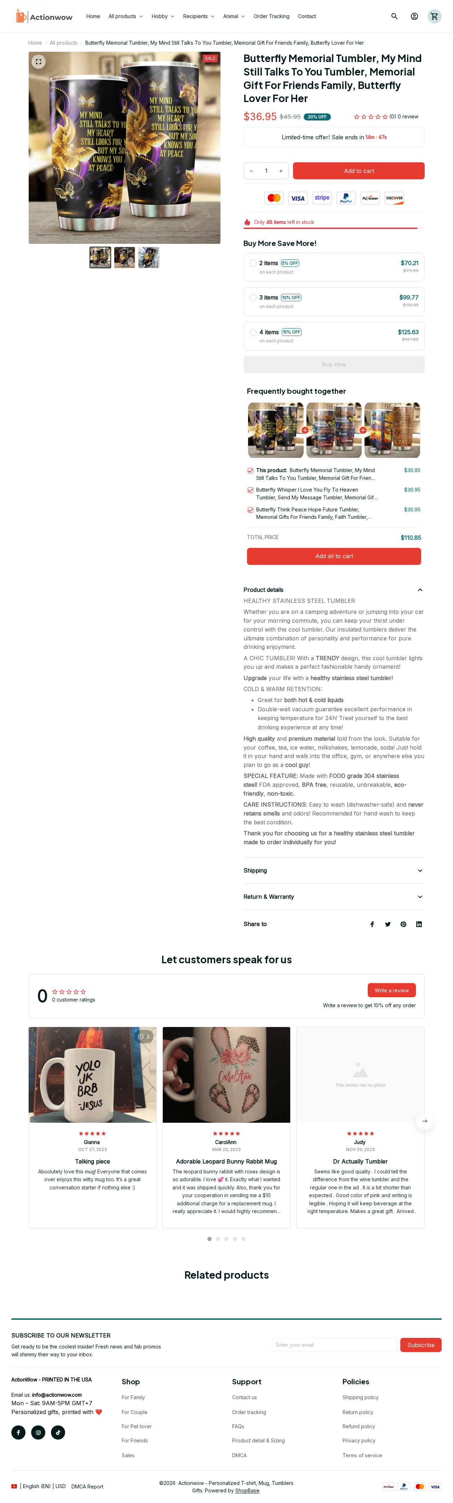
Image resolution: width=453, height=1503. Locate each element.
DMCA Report (87, 1487)
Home (35, 43)
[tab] (209, 1239)
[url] (57, 1395)
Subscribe (421, 1344)
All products (64, 43)
